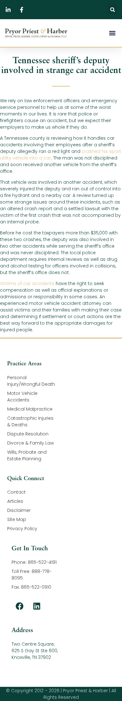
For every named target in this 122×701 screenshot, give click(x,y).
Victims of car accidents (27, 283)
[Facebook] (19, 606)
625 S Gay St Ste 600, (35, 651)
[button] (112, 9)
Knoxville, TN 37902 (31, 657)
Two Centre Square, (33, 644)
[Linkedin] (36, 606)
